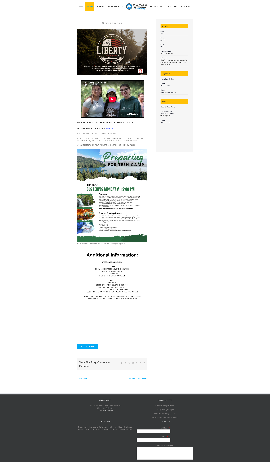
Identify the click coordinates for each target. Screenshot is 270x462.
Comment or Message (165, 445)
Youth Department (167, 53)
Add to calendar (87, 346)
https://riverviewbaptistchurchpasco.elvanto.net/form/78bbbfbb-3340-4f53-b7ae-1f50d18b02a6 (174, 62)
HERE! (109, 128)
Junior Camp (82, 379)
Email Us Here (108, 410)
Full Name (165, 428)
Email (165, 437)
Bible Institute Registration (137, 379)
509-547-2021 (108, 408)
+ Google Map (166, 116)
